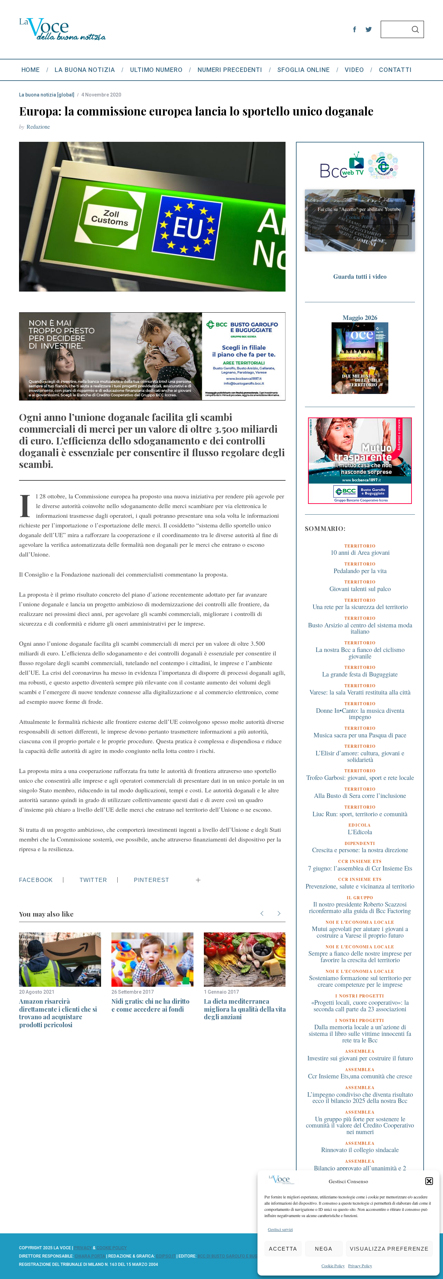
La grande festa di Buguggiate (360, 674)
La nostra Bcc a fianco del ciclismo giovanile (360, 652)
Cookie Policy (333, 1265)
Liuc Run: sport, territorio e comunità (360, 813)
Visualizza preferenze (389, 1249)
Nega (324, 1249)
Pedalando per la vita (360, 570)
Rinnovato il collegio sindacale (360, 1149)
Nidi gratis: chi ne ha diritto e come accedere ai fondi (150, 1005)
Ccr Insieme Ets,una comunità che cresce (360, 1075)
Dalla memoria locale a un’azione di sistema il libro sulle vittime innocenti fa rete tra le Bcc (360, 1033)
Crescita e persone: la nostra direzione (360, 849)
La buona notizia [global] (46, 95)
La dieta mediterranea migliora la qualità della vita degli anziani (245, 1009)
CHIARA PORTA (90, 1256)
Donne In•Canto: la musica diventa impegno (360, 713)
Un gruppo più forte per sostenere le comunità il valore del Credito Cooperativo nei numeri (360, 1125)
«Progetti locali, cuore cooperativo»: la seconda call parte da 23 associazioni (360, 1005)
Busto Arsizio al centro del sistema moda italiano (360, 628)
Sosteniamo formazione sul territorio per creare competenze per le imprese (360, 980)
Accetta (283, 1249)
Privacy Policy (360, 1265)
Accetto (360, 230)
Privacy (83, 1247)
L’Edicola (360, 831)
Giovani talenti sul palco (360, 588)
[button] (429, 1181)
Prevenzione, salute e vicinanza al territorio (360, 886)
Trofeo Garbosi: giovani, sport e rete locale (360, 777)
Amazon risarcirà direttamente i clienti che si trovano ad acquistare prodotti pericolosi (58, 1013)
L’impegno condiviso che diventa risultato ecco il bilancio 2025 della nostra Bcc (360, 1097)
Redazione (38, 126)
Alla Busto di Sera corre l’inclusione (360, 795)
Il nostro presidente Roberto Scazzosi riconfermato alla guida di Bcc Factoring (360, 907)
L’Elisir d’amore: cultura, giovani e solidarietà (360, 756)
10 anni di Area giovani (360, 552)
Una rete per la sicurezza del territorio (360, 606)
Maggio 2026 (360, 317)
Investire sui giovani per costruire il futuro (360, 1057)
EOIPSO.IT (165, 1256)
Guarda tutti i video (360, 276)
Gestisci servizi (280, 1229)
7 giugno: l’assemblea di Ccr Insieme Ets (360, 868)
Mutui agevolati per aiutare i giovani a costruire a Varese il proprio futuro (360, 931)
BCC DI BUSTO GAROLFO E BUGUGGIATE (236, 1256)
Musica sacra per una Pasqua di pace (360, 734)
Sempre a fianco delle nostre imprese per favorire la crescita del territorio (360, 956)
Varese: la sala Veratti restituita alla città (359, 692)
